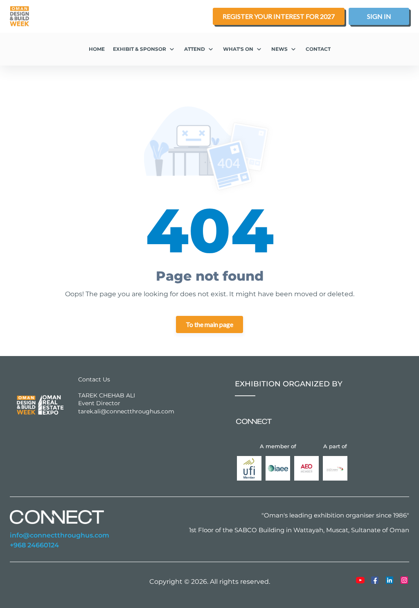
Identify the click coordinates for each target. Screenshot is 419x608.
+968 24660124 (34, 545)
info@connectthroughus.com (59, 535)
